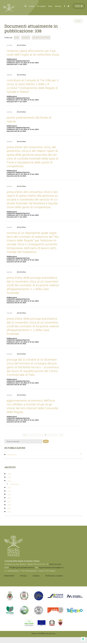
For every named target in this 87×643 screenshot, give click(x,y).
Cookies (36, 575)
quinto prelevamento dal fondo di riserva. (29, 119)
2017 (9, 508)
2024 (9, 480)
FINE (61, 435)
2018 (9, 504)
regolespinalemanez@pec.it (51, 567)
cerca (45, 441)
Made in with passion (43, 633)
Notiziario (58, 6)
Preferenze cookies (54, 575)
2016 (9, 511)
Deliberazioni (12, 454)
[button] (25, 6)
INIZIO (25, 435)
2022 (9, 490)
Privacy (23, 575)
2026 (9, 473)
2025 (9, 477)
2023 (9, 487)
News (50, 6)
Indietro (78, 21)
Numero (26, 37)
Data (16, 37)
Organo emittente (41, 37)
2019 (9, 501)
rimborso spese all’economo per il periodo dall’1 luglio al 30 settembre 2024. (33, 52)
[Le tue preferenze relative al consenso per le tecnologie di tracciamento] (83, 639)
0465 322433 (55, 564)
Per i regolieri (41, 6)
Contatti (31, 6)
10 (54, 435)
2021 (9, 494)
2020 (9, 497)
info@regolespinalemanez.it (21, 567)
